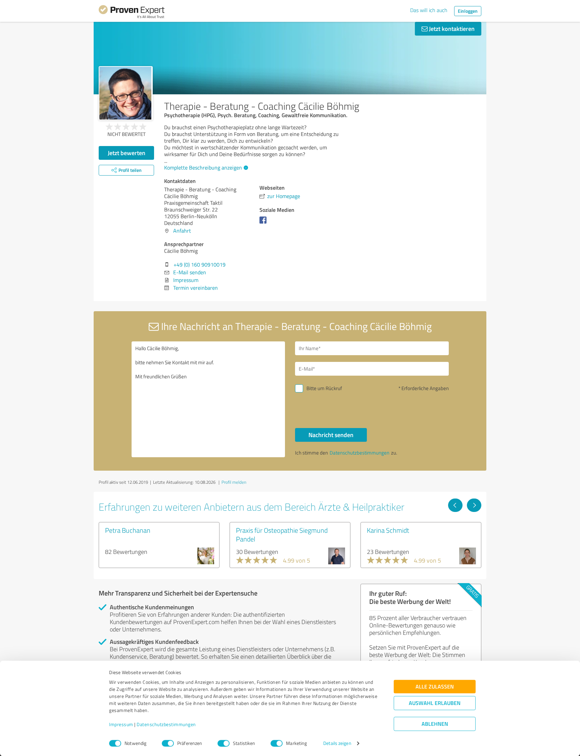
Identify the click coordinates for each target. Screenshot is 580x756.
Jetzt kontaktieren (451, 28)
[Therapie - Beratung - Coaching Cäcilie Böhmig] (125, 93)
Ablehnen (435, 724)
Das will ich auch (428, 10)
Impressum (121, 724)
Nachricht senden (330, 434)
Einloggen (468, 11)
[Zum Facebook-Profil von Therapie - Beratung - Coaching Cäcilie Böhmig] (264, 223)
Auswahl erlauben (435, 703)
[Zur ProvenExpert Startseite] (131, 12)
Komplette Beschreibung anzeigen (203, 167)
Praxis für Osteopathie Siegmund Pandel (282, 534)
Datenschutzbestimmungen (166, 724)
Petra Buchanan (127, 530)
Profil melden (234, 482)
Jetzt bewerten (126, 152)
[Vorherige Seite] (455, 505)
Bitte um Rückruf (324, 388)
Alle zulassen (435, 687)
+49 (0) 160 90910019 (200, 264)
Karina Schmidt (388, 530)
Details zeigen (337, 743)
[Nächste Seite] (474, 505)
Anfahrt (182, 230)
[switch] (168, 743)
